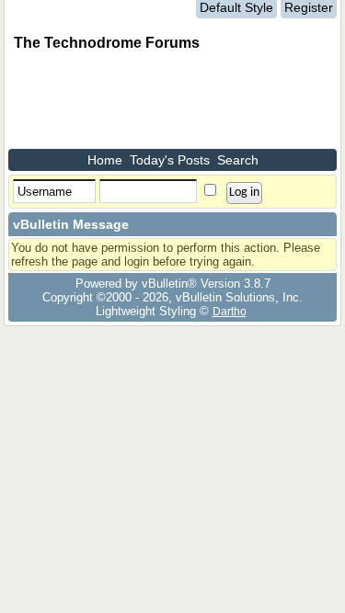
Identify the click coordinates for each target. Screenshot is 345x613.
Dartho (230, 311)
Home (104, 160)
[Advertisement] (155, 103)
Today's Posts (170, 160)
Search (238, 160)
